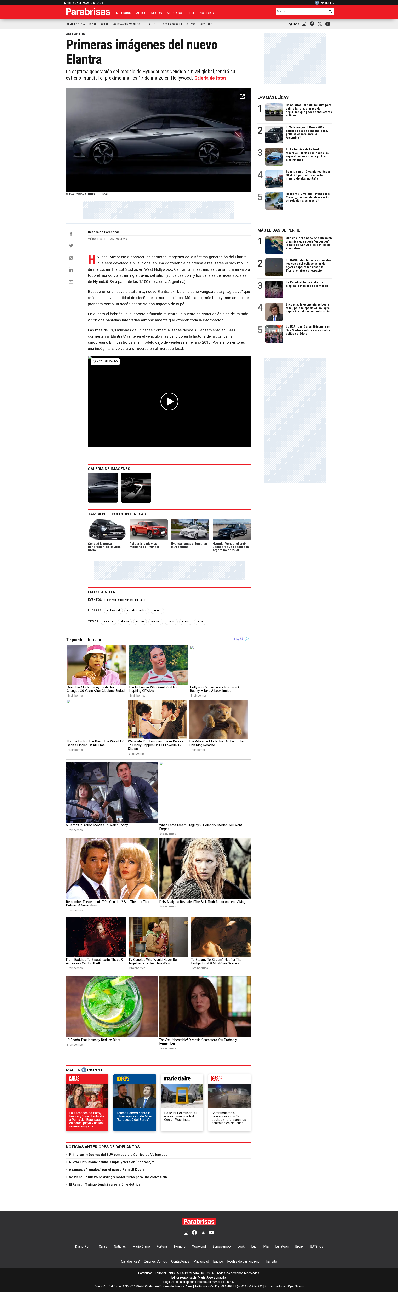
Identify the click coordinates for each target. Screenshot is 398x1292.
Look (241, 1246)
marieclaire (182, 1080)
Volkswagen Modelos (126, 24)
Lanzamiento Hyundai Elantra (124, 599)
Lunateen (282, 1246)
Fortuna (162, 1246)
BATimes (316, 1246)
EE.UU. (157, 610)
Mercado (174, 13)
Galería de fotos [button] (210, 78)
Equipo (218, 1261)
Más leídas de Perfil (278, 230)
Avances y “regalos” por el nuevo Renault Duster (107, 1170)
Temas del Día (76, 24)
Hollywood (113, 610)
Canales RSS (130, 1261)
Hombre (180, 1246)
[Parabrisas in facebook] (313, 24)
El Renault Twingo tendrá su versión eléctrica (104, 1184)
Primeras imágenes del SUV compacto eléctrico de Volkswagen (119, 1155)
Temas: (93, 621)
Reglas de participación (244, 1261)
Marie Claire (141, 1246)
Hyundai (108, 621)
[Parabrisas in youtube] (328, 24)
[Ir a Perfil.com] (324, 4)
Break (299, 1246)
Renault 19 (150, 24)
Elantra (125, 621)
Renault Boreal (98, 24)
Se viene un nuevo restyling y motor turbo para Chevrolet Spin (118, 1177)
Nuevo (140, 621)
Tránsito (271, 1261)
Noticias (123, 13)
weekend (229, 1080)
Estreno (155, 621)
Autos (141, 13)
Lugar (200, 621)
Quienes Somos (155, 1261)
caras (87, 1080)
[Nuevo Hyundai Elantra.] (103, 488)
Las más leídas (273, 97)
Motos (156, 13)
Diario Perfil (83, 1246)
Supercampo (221, 1246)
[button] (242, 96)
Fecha (185, 621)
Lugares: (95, 610)
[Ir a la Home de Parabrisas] (88, 11)
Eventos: (95, 600)
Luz (254, 1246)
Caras (103, 1246)
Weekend (199, 1246)
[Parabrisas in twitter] (321, 24)
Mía (266, 1246)
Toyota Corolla (171, 24)
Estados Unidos (136, 610)
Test (191, 13)
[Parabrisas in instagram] (305, 24)
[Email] (71, 282)
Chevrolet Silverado (199, 24)
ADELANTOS (75, 34)
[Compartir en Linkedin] (71, 269)
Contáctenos (180, 1261)
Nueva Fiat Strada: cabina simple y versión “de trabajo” (112, 1162)
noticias (134, 1080)
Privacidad (201, 1261)
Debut (171, 621)
